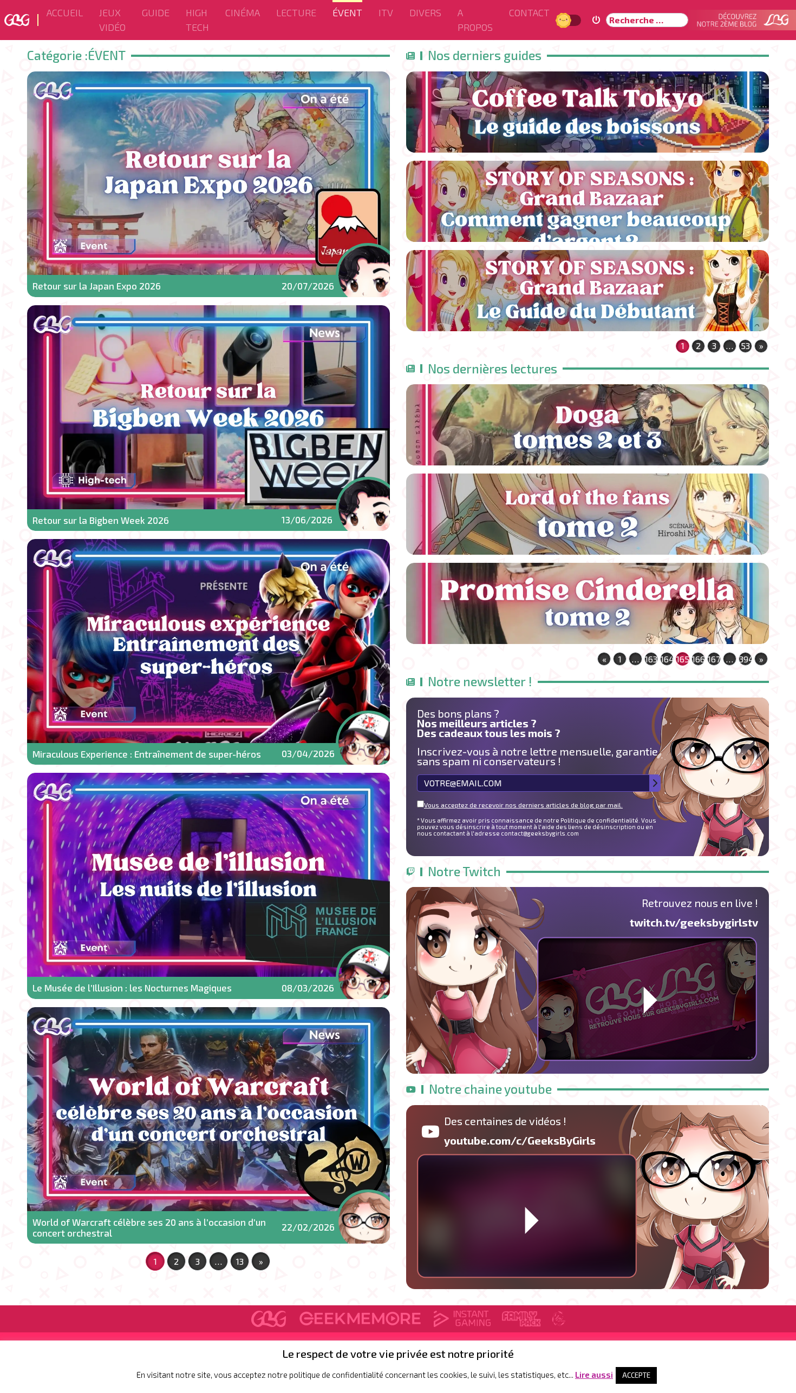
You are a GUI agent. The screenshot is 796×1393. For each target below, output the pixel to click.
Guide (155, 12)
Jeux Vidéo (112, 19)
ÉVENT (347, 12)
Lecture (296, 12)
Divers (425, 12)
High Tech (197, 19)
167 (714, 659)
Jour (564, 20)
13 (240, 1261)
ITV (386, 12)
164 (667, 659)
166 (698, 659)
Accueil (65, 12)
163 (651, 659)
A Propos (475, 19)
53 (745, 345)
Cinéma (242, 12)
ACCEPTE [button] (636, 1375)
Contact (529, 12)
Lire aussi (594, 1374)
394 (745, 659)
